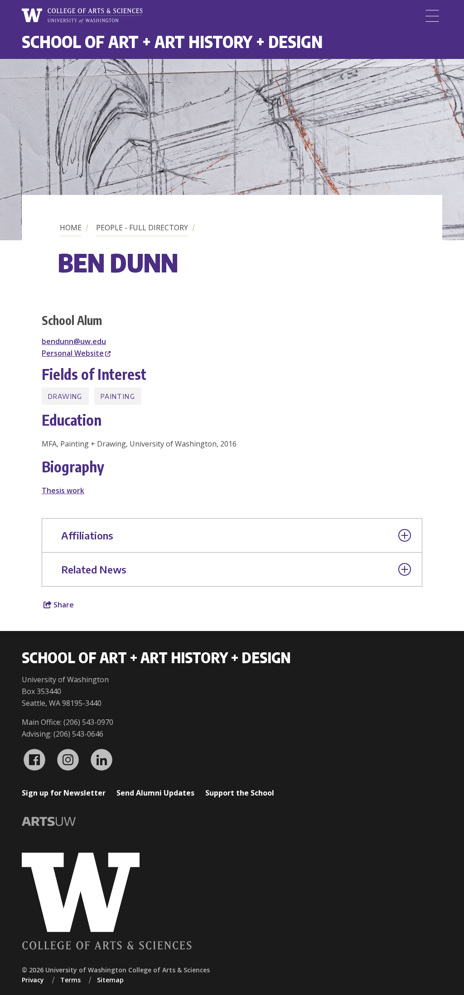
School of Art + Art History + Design (172, 41)
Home (71, 228)
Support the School (239, 793)
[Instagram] (68, 759)
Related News (93, 569)
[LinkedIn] (101, 759)
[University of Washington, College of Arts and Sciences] (82, 16)
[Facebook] (34, 759)
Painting (118, 396)
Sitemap (110, 980)
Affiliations (87, 535)
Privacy (33, 980)
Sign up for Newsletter (64, 793)
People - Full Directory (142, 228)
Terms (70, 980)
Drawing (65, 396)
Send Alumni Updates (155, 793)
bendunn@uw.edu (74, 341)
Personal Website (73, 353)
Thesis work (63, 490)
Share (63, 605)
